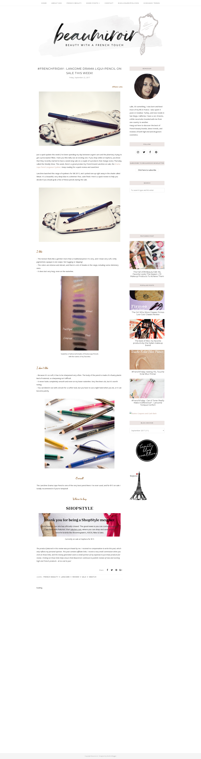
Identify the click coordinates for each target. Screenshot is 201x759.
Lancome (65, 577)
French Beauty (50, 577)
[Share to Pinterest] (116, 570)
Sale (84, 577)
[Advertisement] (144, 212)
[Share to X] (112, 570)
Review (75, 577)
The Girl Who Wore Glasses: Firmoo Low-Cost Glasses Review (148, 313)
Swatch (92, 577)
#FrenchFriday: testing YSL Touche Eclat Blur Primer (148, 373)
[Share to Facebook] (107, 570)
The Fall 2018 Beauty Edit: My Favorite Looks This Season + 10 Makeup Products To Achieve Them (147, 274)
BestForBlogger (111, 756)
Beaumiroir (94, 756)
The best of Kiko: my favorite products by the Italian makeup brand (148, 343)
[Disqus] (80, 628)
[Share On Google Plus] (120, 570)
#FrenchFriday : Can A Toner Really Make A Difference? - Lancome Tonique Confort (148, 402)
